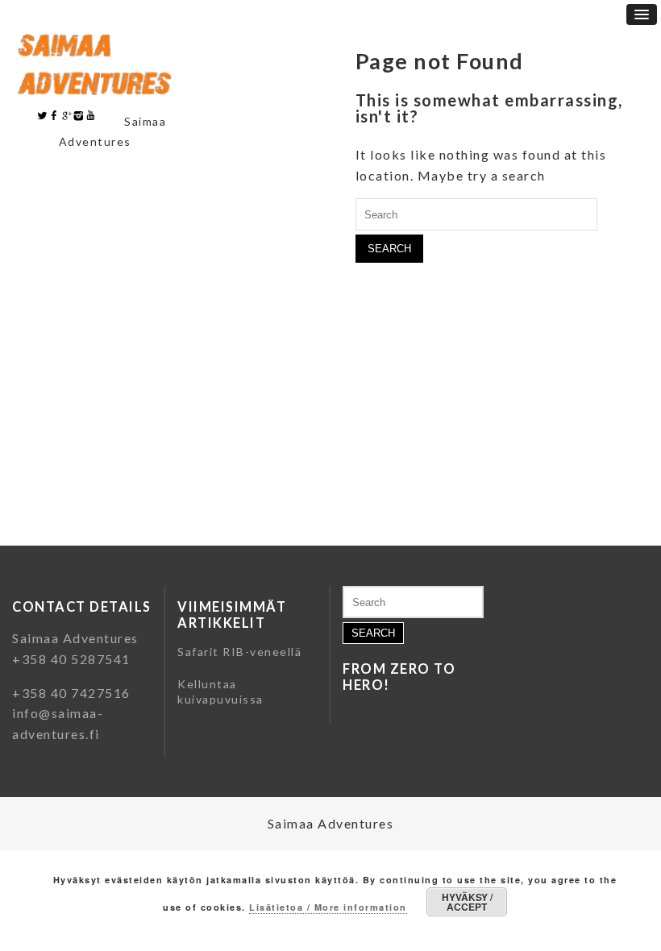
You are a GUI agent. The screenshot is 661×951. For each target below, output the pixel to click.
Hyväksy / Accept (467, 902)
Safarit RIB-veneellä (239, 651)
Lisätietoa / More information (328, 907)
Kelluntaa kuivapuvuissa (220, 692)
